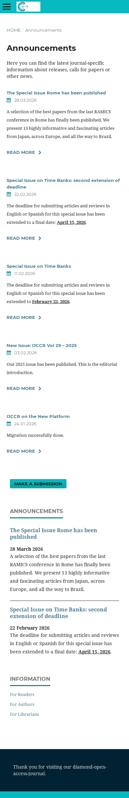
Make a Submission (38, 483)
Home (14, 30)
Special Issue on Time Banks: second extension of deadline (58, 613)
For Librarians (24, 714)
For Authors (22, 704)
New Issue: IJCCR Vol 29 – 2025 (42, 345)
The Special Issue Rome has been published (56, 92)
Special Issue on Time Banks (39, 266)
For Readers (22, 694)
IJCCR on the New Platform (38, 416)
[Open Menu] (6, 6)
